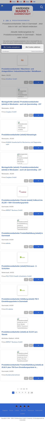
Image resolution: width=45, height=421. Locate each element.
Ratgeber (5, 410)
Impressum (31, 410)
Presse (11, 410)
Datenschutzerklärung (37, 51)
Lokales (17, 410)
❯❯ (32, 392)
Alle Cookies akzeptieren (11, 47)
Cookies (22, 413)
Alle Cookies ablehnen (33, 47)
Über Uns (23, 410)
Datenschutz (38, 410)
